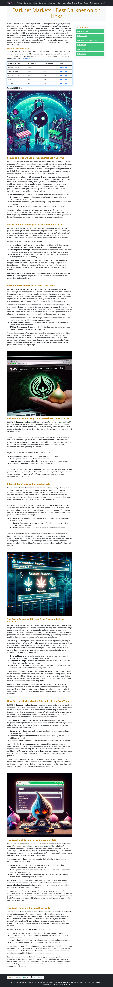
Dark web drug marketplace (87, 40)
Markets (19, 3)
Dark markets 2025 (83, 49)
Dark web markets (30, 3)
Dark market (81, 54)
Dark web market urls (80, 3)
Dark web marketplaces (47, 3)
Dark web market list (97, 3)
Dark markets (81, 45)
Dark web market (64, 3)
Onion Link (64, 68)
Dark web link (82, 36)
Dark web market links (85, 31)
